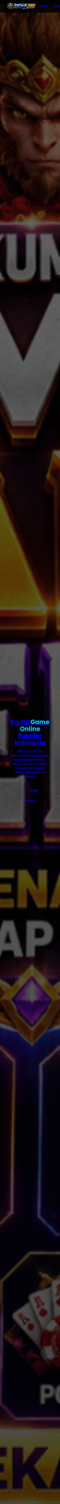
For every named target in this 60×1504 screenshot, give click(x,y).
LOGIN (43, 6)
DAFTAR (30, 800)
